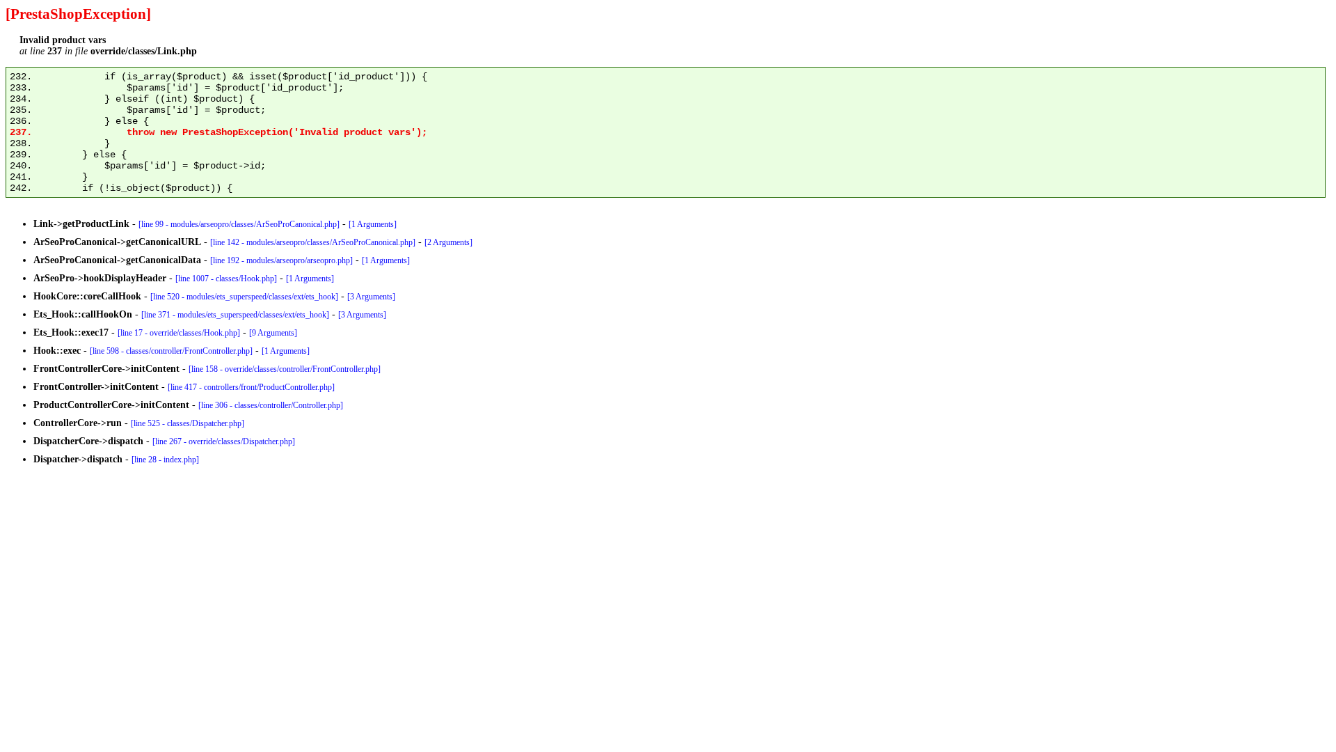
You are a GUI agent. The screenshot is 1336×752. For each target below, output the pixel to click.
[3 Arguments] (371, 296)
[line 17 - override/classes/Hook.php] (179, 333)
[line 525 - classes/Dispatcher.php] (187, 423)
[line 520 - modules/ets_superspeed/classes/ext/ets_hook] (244, 296)
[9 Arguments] (273, 333)
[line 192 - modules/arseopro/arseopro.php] (281, 260)
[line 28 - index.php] (165, 459)
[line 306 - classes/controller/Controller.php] (270, 405)
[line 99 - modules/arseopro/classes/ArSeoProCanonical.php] (239, 224)
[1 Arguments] (373, 224)
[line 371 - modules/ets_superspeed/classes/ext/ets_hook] (235, 315)
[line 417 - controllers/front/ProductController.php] (251, 387)
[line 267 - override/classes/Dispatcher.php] (223, 441)
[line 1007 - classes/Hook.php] (226, 278)
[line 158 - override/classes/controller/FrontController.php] (285, 369)
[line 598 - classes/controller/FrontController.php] (171, 351)
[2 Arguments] (448, 242)
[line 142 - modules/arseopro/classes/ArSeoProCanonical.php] (312, 242)
